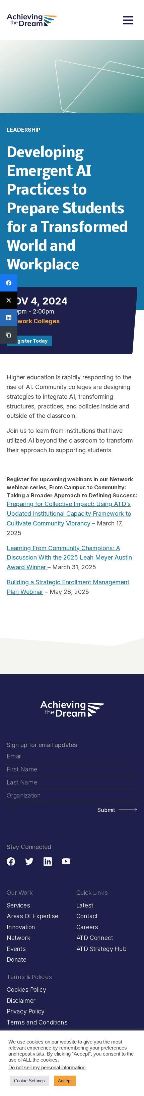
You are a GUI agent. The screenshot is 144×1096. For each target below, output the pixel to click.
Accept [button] (65, 1080)
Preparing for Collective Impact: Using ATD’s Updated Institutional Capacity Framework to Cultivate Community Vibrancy (69, 513)
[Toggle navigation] (128, 20)
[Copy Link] (8, 335)
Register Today (29, 341)
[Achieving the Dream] (32, 20)
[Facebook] (8, 282)
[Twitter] (8, 300)
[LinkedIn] (8, 317)
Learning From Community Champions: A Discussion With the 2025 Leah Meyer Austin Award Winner (69, 557)
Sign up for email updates (42, 744)
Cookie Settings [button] (29, 1080)
